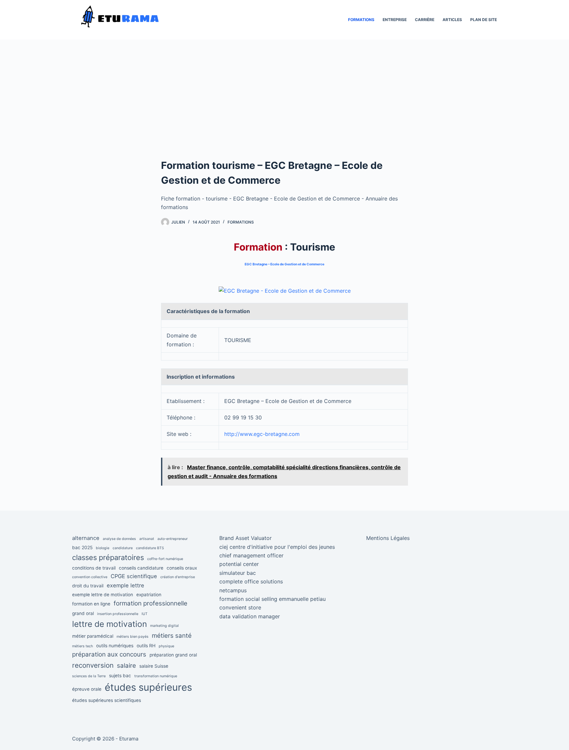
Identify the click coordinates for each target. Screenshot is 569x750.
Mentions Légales (388, 538)
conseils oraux (182, 568)
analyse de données (119, 539)
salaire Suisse (153, 666)
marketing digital (164, 626)
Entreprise (395, 19)
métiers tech (82, 646)
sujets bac (120, 675)
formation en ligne (91, 603)
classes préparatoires (108, 557)
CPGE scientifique (134, 576)
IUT (145, 614)
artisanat (146, 539)
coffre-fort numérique (165, 559)
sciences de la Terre (89, 676)
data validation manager (249, 616)
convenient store (240, 607)
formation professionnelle (150, 603)
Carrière (424, 19)
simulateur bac (237, 573)
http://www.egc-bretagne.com (262, 434)
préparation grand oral (173, 654)
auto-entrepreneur (172, 539)
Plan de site (483, 19)
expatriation (148, 594)
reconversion (93, 665)
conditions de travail (94, 568)
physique (166, 646)
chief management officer (251, 555)
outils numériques (114, 645)
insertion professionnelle (117, 614)
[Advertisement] (284, 109)
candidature (123, 548)
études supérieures (148, 687)
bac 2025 (82, 547)
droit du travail (87, 585)
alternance (85, 538)
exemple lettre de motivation (102, 594)
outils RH (146, 645)
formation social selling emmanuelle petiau (272, 599)
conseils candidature (141, 568)
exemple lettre (125, 585)
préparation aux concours (109, 654)
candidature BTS (150, 548)
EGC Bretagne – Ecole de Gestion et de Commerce (284, 264)
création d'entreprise (177, 577)
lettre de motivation (109, 624)
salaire (126, 665)
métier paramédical (92, 636)
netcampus (233, 590)
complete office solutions (251, 581)
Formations (361, 19)
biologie (102, 548)
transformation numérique (155, 676)
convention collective (89, 577)
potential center (239, 564)
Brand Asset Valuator (245, 538)
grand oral (83, 613)
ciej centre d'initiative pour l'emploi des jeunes (277, 547)
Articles (452, 19)
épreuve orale (86, 689)
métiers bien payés (133, 636)
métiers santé (172, 635)
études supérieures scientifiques (106, 700)
